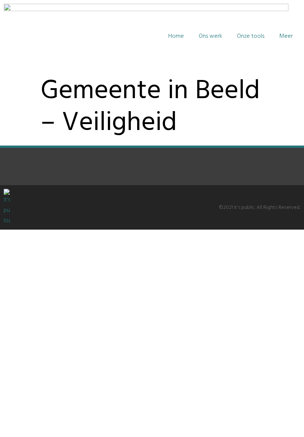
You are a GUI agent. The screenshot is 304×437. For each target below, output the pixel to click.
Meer (286, 36)
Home (176, 36)
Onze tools (250, 36)
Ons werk (210, 36)
